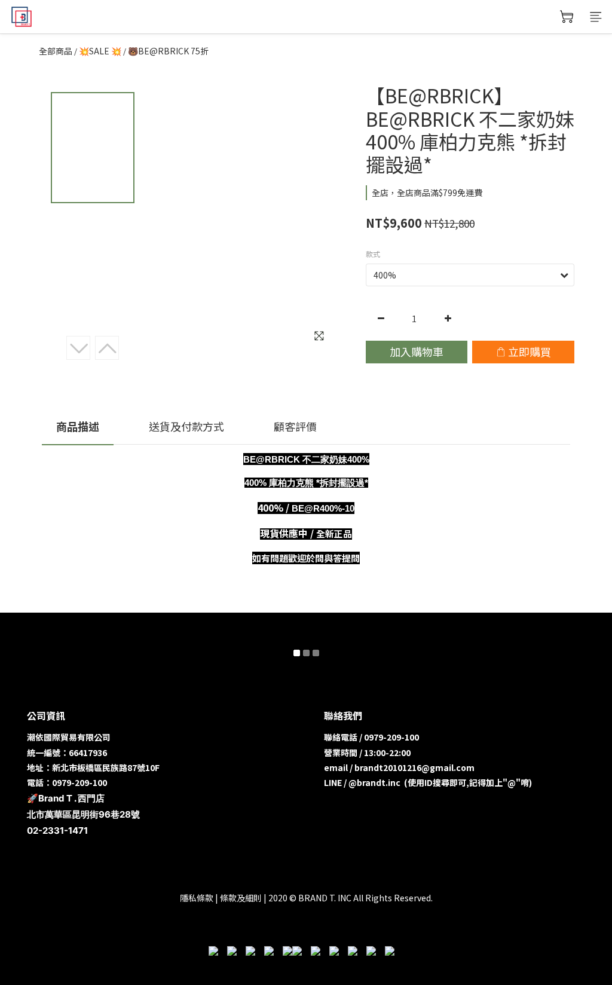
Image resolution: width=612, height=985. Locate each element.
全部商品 (55, 51)
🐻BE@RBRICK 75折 (168, 51)
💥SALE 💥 (100, 51)
